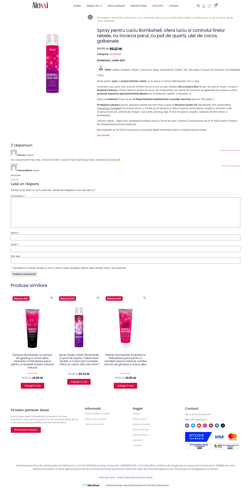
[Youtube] (199, 425)
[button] (51, 297)
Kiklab (112, 477)
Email (15, 244)
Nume (15, 233)
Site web (15, 256)
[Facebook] (187, 425)
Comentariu (18, 196)
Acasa (77, 5)
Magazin (158, 5)
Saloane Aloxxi (139, 5)
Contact (174, 5)
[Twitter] (193, 425)
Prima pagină (103, 17)
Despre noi (92, 5)
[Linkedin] (217, 425)
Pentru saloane (116, 5)
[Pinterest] (211, 425)
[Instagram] (205, 425)
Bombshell (117, 17)
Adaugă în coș (32, 385)
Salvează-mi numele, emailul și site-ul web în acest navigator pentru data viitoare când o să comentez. (70, 268)
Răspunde (14, 164)
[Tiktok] (223, 425)
